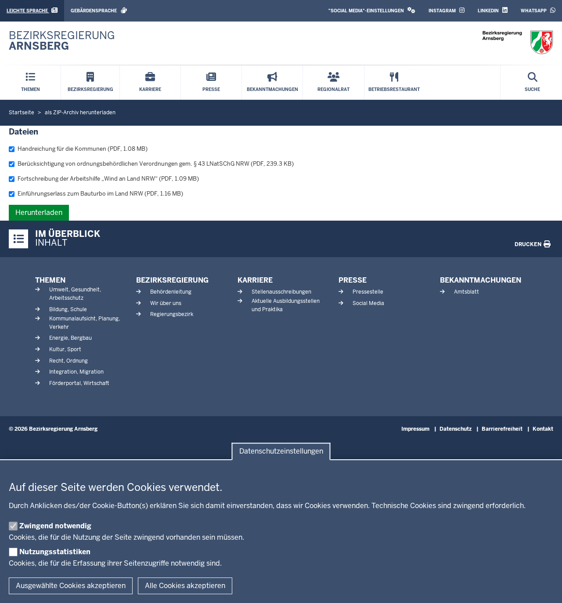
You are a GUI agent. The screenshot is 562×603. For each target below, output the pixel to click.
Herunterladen (38, 212)
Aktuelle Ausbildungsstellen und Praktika (286, 305)
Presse (353, 280)
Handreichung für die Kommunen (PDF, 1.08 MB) (83, 149)
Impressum (415, 428)
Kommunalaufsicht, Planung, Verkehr (84, 323)
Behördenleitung (170, 291)
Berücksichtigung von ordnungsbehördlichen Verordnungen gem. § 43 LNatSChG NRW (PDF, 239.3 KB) (156, 163)
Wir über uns (165, 303)
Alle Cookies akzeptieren (185, 585)
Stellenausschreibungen (281, 291)
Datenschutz (456, 428)
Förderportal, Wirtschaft (79, 383)
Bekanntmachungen (480, 280)
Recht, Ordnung (68, 360)
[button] (372, 11)
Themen (50, 280)
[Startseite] (517, 42)
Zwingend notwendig (55, 525)
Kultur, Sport (65, 349)
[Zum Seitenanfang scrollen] (544, 586)
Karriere (255, 280)
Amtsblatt (466, 291)
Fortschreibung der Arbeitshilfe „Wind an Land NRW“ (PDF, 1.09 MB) (108, 178)
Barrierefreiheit (502, 428)
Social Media (368, 303)
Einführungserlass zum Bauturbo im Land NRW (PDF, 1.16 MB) (100, 193)
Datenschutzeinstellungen (281, 451)
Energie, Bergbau (70, 337)
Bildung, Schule (68, 309)
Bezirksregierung (172, 280)
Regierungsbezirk (171, 314)
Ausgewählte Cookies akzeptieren (71, 585)
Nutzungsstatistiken (54, 551)
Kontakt (543, 428)
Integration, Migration (76, 371)
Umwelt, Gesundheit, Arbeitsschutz (75, 294)
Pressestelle (368, 291)
